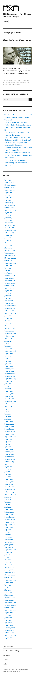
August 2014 (8, 467)
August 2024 (8, 213)
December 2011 (9, 547)
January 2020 (9, 331)
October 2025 (9, 187)
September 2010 (10, 580)
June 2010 (7, 587)
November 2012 (10, 519)
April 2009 (8, 623)
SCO (4, 82)
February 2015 (9, 452)
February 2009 (9, 628)
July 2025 (7, 195)
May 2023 (7, 243)
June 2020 (8, 318)
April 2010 (8, 592)
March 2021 (8, 301)
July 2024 (7, 215)
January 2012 (9, 545)
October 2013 (9, 492)
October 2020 (9, 311)
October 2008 (9, 633)
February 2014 (9, 482)
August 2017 (8, 381)
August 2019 (8, 341)
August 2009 (9, 613)
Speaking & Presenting (11, 651)
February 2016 (9, 424)
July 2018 (7, 356)
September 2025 (10, 190)
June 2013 (7, 502)
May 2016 (7, 416)
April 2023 (8, 245)
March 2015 (8, 449)
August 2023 (8, 235)
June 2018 (7, 359)
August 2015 (8, 439)
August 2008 (8, 638)
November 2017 (10, 376)
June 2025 (8, 198)
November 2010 (10, 575)
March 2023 (8, 248)
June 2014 (7, 472)
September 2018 (10, 351)
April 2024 (8, 220)
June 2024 (8, 218)
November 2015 (10, 431)
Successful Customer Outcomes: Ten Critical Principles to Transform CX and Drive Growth (18, 155)
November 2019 (10, 333)
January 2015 (9, 454)
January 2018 (9, 371)
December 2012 (9, 517)
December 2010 (9, 572)
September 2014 (10, 464)
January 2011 (8, 570)
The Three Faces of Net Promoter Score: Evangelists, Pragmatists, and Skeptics (17, 162)
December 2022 (10, 255)
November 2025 (10, 185)
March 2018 (8, 366)
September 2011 (10, 550)
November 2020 (10, 308)
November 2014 (10, 459)
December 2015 (9, 429)
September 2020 (10, 313)
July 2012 (7, 530)
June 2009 (8, 618)
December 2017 (9, 374)
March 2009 (8, 625)
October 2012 (9, 522)
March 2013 (8, 509)
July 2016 (7, 411)
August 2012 (8, 527)
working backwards (15, 84)
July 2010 (7, 585)
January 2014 (9, 484)
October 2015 (9, 434)
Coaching (6, 655)
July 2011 (7, 555)
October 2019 (9, 336)
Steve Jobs (13, 82)
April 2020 (8, 323)
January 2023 (9, 253)
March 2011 (8, 565)
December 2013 (9, 487)
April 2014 (8, 477)
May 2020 (7, 321)
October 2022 (9, 260)
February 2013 (9, 512)
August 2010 (8, 582)
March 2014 (8, 479)
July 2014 (7, 469)
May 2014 (7, 474)
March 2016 (8, 421)
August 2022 (8, 265)
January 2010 (9, 600)
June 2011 (7, 557)
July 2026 (7, 180)
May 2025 (7, 200)
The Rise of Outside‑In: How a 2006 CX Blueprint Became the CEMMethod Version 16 (18, 117)
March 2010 (8, 595)
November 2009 (10, 605)
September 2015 (10, 436)
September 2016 (10, 406)
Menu (6, 22)
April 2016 (8, 419)
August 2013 (8, 497)
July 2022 (7, 268)
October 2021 (9, 286)
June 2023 (8, 240)
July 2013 (7, 499)
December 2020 (10, 306)
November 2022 (10, 258)
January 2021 (9, 303)
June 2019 (7, 346)
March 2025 (8, 203)
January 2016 (9, 426)
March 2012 (8, 540)
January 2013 (9, 514)
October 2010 (9, 577)
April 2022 (8, 273)
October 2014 (9, 462)
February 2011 (9, 567)
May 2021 (7, 298)
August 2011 (8, 552)
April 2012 (8, 537)
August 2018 (8, 353)
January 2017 (9, 396)
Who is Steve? (8, 646)
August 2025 (8, 192)
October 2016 (9, 404)
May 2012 (7, 535)
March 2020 (8, 326)
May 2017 (7, 389)
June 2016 (7, 414)
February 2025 (9, 205)
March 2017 (8, 391)
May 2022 (7, 270)
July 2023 (7, 238)
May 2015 (7, 444)
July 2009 (7, 615)
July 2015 (7, 442)
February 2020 (9, 328)
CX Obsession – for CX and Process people (17, 15)
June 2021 (7, 296)
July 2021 (7, 293)
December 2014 (9, 457)
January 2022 (9, 278)
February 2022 (9, 276)
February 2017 (9, 394)
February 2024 (9, 225)
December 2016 (9, 399)
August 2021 (8, 291)
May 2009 (8, 620)
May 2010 (7, 590)
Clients (5, 659)
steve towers (8, 80)
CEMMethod (25, 80)
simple (8, 82)
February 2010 (9, 597)
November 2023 (10, 230)
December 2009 (10, 602)
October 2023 (9, 233)
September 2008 (10, 635)
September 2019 (10, 338)
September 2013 (10, 494)
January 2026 (9, 182)
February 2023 (9, 250)
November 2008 (10, 630)
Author (5, 664)
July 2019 (7, 343)
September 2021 (10, 288)
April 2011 (7, 562)
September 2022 (10, 263)
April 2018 (8, 364)
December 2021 (9, 281)
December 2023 (10, 228)
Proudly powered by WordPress (11, 671)
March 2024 (8, 223)
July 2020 (7, 316)
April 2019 (8, 348)
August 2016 (8, 409)
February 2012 (9, 542)
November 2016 (10, 401)
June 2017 (7, 386)
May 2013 (7, 504)
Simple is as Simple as (17, 40)
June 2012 (7, 532)
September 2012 (10, 525)
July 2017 (7, 384)
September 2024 (10, 210)
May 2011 (7, 560)
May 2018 (7, 361)
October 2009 (9, 608)
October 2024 (9, 208)
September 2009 (10, 610)
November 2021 (10, 283)
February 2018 (9, 369)
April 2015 (8, 447)
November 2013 (10, 489)
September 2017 (10, 379)
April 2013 (7, 507)
